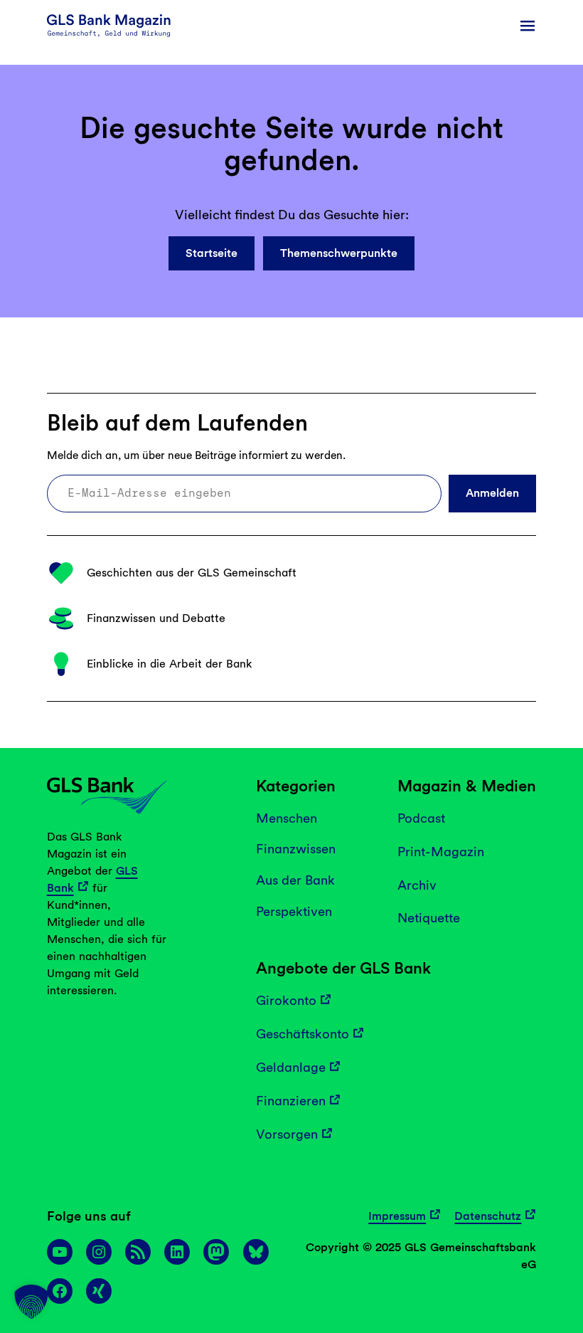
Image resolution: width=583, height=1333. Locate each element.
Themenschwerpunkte (338, 253)
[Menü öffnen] (527, 25)
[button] (31, 1301)
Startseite (211, 253)
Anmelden (492, 493)
